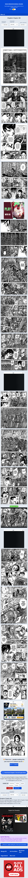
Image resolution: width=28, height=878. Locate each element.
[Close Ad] (23, 28)
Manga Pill (4, 851)
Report (10, 788)
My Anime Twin (21, 851)
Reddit (22, 783)
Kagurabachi (4, 855)
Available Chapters (12, 22)
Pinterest (11, 785)
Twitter (17, 783)
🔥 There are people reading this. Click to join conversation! (14, 844)
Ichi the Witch (13, 851)
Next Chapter (23, 22)
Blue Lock (12, 855)
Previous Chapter (4, 22)
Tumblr (16, 785)
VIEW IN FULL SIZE (14, 506)
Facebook (12, 783)
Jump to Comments (14, 764)
